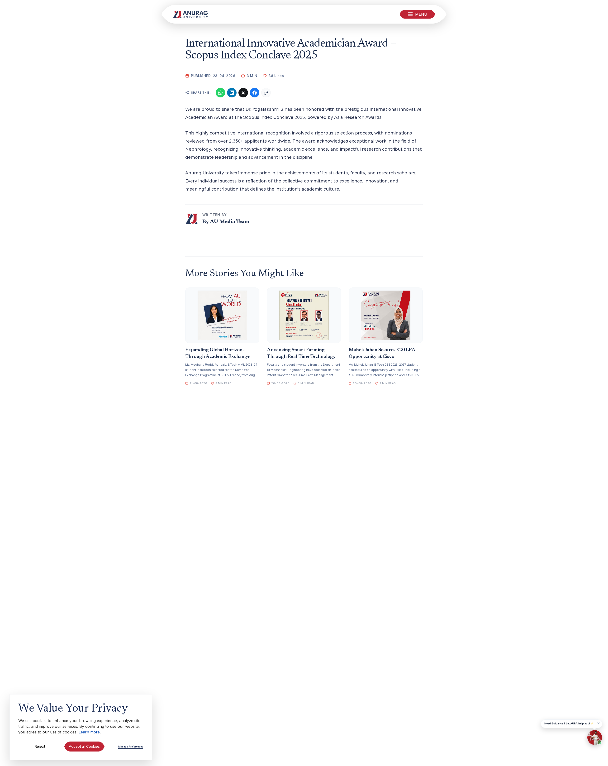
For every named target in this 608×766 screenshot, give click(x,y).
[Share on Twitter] (243, 92)
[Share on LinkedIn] (232, 92)
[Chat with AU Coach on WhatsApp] (594, 737)
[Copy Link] (266, 92)
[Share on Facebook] (254, 92)
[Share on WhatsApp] (220, 92)
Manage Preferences (130, 746)
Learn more (89, 732)
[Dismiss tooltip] (598, 723)
